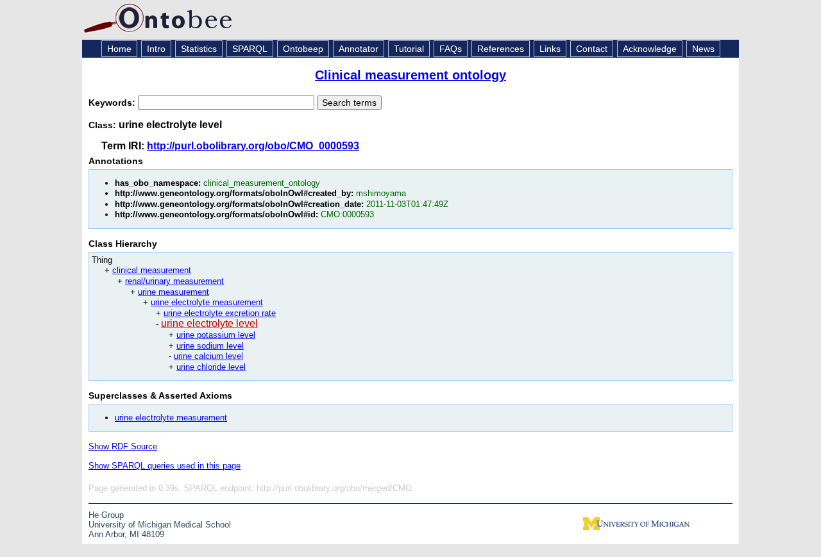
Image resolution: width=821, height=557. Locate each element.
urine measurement (173, 292)
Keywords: (113, 102)
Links (550, 49)
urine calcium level (208, 356)
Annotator (358, 49)
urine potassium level (215, 335)
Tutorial (409, 49)
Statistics (199, 49)
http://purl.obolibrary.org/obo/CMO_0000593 (253, 145)
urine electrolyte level (209, 323)
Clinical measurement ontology (410, 75)
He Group (106, 515)
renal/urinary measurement (174, 281)
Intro (156, 49)
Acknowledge (650, 49)
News (703, 49)
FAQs (450, 49)
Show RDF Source (123, 446)
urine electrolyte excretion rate (220, 313)
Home (119, 49)
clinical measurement (151, 270)
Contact (591, 49)
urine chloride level (211, 367)
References (500, 49)
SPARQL (249, 49)
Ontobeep (303, 49)
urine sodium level (210, 346)
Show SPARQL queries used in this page (165, 465)
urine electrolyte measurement (207, 302)
